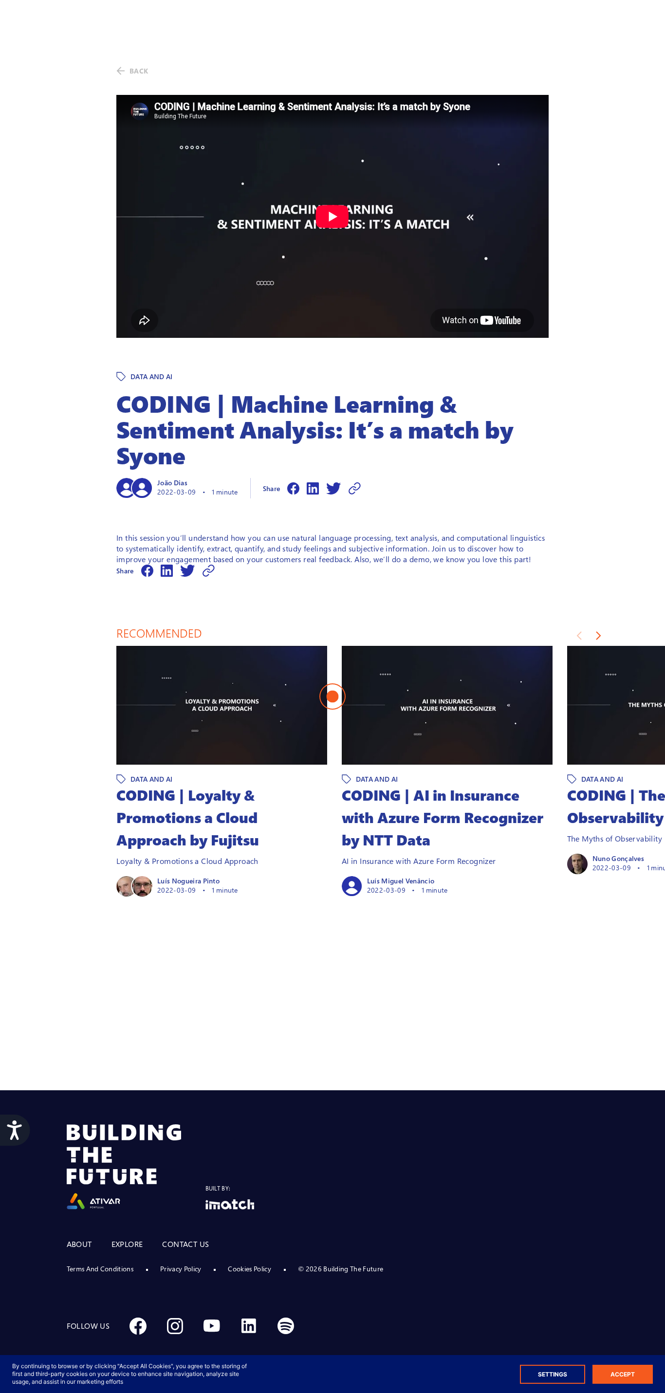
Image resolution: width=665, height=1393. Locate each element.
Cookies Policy (249, 1268)
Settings (552, 1374)
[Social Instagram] (175, 1326)
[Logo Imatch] (229, 1204)
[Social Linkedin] (249, 1326)
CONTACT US (185, 1244)
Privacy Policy (180, 1268)
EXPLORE (127, 1244)
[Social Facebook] (138, 1326)
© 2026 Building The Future (340, 1268)
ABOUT (79, 1244)
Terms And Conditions (100, 1268)
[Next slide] (598, 635)
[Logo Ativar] (136, 1167)
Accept (622, 1374)
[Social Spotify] (286, 1326)
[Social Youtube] (212, 1326)
